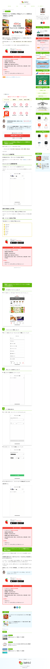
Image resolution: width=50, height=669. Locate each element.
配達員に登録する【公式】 (16, 135)
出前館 (25, 6)
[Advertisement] (17, 85)
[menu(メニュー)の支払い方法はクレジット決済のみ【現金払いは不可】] (17, 607)
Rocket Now (33, 6)
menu (17, 6)
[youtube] (44, 23)
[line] (20, 607)
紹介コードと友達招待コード (43, 93)
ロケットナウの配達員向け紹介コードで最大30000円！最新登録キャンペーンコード (45, 167)
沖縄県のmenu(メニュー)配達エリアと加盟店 (16, 650)
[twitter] (15, 607)
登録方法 (25, 159)
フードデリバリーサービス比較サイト (25, 666)
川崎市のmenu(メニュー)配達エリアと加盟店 (16, 637)
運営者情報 (25, 659)
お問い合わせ (20, 659)
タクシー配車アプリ (41, 6)
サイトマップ (29, 659)
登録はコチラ (7, 108)
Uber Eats (9, 6)
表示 (8, 94)
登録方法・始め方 (43, 90)
